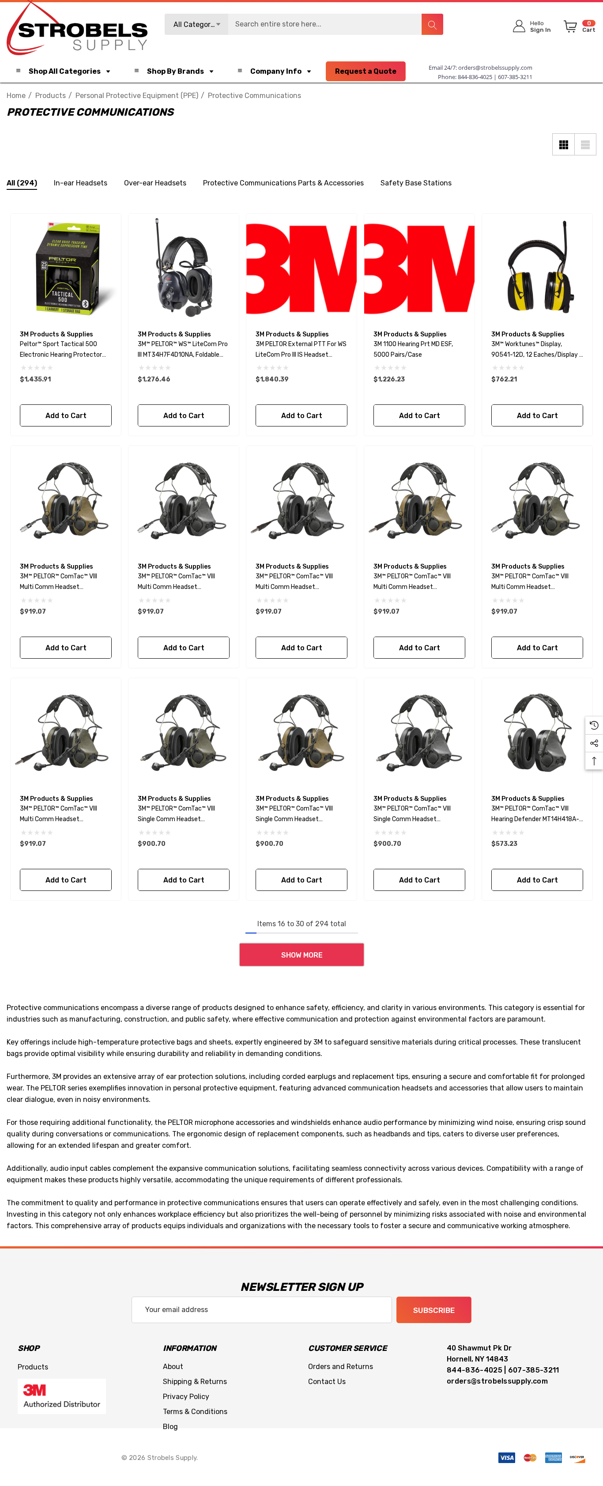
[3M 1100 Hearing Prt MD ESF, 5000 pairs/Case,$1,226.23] (419, 269)
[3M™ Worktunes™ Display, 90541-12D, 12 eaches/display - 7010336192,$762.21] (537, 269)
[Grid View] (563, 144)
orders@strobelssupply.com (495, 68)
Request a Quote (365, 71)
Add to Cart (65, 415)
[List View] (585, 144)
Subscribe (434, 1310)
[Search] (432, 24)
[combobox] (304, 24)
